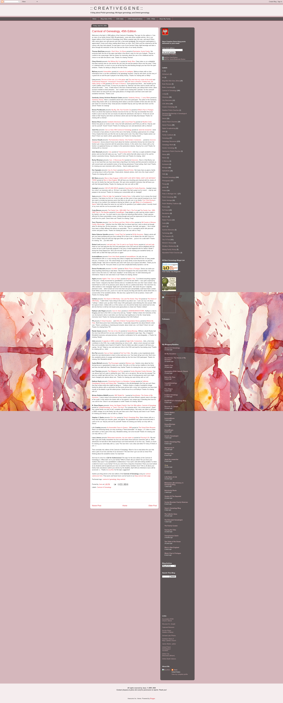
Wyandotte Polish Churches (171, 253)
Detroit (164, 118)
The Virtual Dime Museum (147, 427)
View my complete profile (180, 674)
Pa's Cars (113, 417)
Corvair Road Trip (130, 122)
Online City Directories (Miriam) (168, 654)
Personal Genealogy (168, 177)
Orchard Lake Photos (169, 635)
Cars (110, 152)
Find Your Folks (125, 353)
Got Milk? (114, 268)
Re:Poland (165, 210)
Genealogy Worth (167, 145)
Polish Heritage (167, 200)
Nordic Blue (131, 61)
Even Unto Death (113, 256)
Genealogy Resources (169, 141)
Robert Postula (167, 220)
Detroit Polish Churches (169, 122)
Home (94, 19)
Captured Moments (168, 627)
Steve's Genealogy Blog (131, 417)
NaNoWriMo (166, 171)
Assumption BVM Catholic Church (176, 371)
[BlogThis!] (121, 484)
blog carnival (121, 479)
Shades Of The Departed (172, 496)
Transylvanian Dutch (125, 152)
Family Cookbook (167, 135)
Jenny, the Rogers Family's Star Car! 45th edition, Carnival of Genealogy (133, 405)
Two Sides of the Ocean (172, 541)
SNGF (164, 226)
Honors (164, 158)
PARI (163, 174)
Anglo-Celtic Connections (134, 341)
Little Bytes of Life (170, 477)
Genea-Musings (132, 331)
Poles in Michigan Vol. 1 (170, 194)
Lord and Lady (149, 244)
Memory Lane (130, 363)
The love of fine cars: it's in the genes (113, 79)
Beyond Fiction (129, 170)
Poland (164, 190)
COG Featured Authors (135, 19)
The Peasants (166, 236)
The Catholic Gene (170, 514)
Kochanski (165, 164)
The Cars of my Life (114, 331)
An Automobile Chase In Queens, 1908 (119, 427)
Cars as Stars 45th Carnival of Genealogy (118, 130)
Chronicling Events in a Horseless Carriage (121, 381)
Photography (166, 181)
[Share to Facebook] (125, 484)
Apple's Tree (131, 278)
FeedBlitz (173, 54)
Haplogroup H (169, 447)
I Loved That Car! (120, 234)
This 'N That (166, 239)
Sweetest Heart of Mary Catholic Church (169, 639)
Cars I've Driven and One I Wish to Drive (122, 222)
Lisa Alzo (111, 470)
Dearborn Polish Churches (170, 110)
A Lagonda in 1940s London (110, 341)
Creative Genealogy (168, 107)
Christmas (165, 97)
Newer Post (96, 506)
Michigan (165, 167)
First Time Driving (148, 200)
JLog (166, 465)
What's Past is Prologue (145, 110)
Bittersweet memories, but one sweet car (121, 437)
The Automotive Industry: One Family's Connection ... (126, 140)
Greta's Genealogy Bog (172, 442)
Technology (165, 233)
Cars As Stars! (112, 170)
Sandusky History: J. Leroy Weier (139, 97)
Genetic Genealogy (168, 148)
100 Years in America (119, 83)
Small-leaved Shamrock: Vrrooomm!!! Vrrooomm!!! (108, 81)
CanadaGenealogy (170, 383)
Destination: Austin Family (141, 51)
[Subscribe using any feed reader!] (170, 57)
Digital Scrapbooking (168, 128)
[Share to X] (123, 484)
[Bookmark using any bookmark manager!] (173, 59)
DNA (163, 131)
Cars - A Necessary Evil (116, 160)
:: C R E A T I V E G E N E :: (116, 8)
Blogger (152, 698)
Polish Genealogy (167, 197)
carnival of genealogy (109, 479)
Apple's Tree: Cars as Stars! (111, 278)
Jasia (175, 670)
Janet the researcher (144, 130)
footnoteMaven (131, 256)
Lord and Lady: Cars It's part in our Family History (122, 244)
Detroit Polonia (167, 125)
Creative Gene (126, 196)
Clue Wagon (168, 389)
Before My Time (169, 377)
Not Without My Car (114, 61)
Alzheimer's (166, 74)
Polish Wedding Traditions (170, 203)
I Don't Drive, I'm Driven (118, 51)
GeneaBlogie (120, 212)
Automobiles (107, 71)
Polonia (164, 207)
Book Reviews (166, 84)
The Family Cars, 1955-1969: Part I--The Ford (122, 210)
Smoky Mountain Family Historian (141, 371)
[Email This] (119, 484)
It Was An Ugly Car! (108, 196)
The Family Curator (171, 526)
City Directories (167, 100)
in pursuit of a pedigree (125, 71)
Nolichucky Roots (170, 490)
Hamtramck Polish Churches (171, 151)
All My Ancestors (137, 234)
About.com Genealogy (172, 348)
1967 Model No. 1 (120, 395)
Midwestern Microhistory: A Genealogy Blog (173, 483)
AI (163, 71)
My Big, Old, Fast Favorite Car (121, 110)
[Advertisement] (124, 497)
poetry (164, 187)
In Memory (165, 161)
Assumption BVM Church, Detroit (167, 620)
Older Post (152, 506)
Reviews (165, 217)
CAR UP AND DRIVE (111, 188)
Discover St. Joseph (171, 406)
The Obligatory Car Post (115, 371)
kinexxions (134, 160)
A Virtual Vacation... (106, 321)
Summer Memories (168, 230)
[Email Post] (114, 484)
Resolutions (166, 213)
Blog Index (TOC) (106, 19)
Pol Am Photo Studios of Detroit (167, 631)
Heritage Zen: (169, 453)
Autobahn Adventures (114, 122)
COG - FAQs (151, 19)
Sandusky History (97, 100)
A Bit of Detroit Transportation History (128, 321)
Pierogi (164, 184)
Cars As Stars (116, 311)
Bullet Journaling (167, 87)
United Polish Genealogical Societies (166, 648)
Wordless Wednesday (169, 246)
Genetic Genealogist (171, 436)
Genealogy (165, 138)
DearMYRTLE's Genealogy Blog (175, 400)
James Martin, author (169, 644)
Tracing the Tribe (170, 530)
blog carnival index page (142, 476)
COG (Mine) (166, 104)
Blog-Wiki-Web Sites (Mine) (171, 81)
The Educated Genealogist (173, 520)
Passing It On (145, 437)
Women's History (167, 243)
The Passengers (113, 363)
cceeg (164, 94)
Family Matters (169, 412)
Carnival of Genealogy (104, 487)
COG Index (119, 19)
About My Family (165, 19)
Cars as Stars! (108, 353)
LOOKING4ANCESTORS (136, 311)
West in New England (110, 180)
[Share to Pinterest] (127, 484)
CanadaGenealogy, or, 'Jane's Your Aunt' (111, 407)
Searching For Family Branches (135, 188)
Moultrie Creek (147, 122)
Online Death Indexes (169, 659)
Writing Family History (169, 249)
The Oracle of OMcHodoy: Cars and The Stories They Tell (122, 299)
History (164, 154)
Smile (164, 223)
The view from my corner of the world (140, 79)
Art (163, 77)
